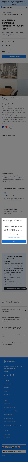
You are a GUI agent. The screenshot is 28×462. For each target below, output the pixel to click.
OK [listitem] (14, 241)
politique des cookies (16, 230)
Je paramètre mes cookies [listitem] (14, 237)
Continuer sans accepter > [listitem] (14, 234)
